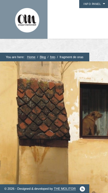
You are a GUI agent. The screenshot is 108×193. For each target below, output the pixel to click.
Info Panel (92, 4)
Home (31, 57)
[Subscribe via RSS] (82, 189)
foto (52, 57)
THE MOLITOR (65, 188)
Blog (43, 57)
